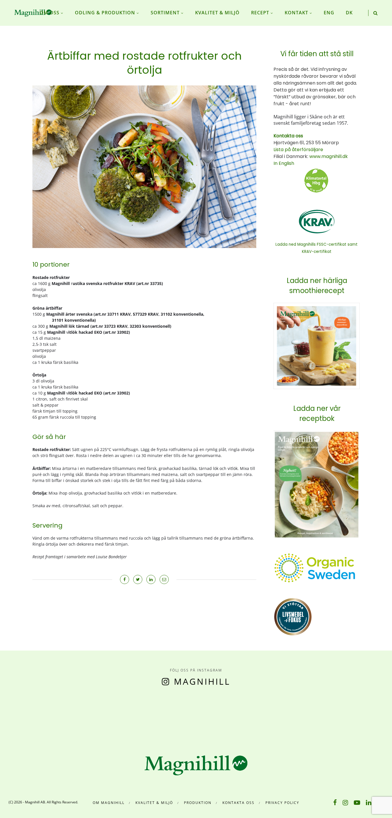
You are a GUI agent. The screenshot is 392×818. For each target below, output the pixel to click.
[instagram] (345, 802)
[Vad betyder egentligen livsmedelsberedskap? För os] (73, 716)
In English (283, 163)
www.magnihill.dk (328, 156)
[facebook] (335, 802)
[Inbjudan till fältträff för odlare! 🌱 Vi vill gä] (318, 716)
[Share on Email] (164, 579)
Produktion (197, 802)
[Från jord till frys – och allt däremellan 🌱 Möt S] (220, 716)
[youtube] (357, 802)
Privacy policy (282, 802)
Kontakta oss (238, 802)
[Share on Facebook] (124, 579)
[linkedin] (368, 802)
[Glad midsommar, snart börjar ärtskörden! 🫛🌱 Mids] (122, 716)
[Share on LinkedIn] (151, 579)
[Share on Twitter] (137, 579)
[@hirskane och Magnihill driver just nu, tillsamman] (171, 716)
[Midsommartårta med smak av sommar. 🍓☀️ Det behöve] (24, 716)
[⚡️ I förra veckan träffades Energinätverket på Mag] (367, 716)
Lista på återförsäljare (298, 149)
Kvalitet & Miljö (154, 802)
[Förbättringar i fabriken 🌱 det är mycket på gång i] (269, 716)
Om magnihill (109, 802)
